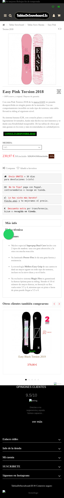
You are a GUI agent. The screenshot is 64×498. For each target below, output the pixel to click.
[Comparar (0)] (59, 7)
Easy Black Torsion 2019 (32, 356)
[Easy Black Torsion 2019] (32, 333)
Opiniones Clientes (31, 386)
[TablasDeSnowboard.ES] (32, 15)
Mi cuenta (8, 457)
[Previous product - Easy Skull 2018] (58, 29)
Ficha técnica (14, 229)
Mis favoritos (53, 7)
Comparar (10, 168)
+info (30, 179)
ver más (37, 421)
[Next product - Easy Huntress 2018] (60, 29)
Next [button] (59, 304)
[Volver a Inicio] (4, 25)
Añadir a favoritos (28, 168)
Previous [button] (54, 304)
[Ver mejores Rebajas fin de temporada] (32, 1)
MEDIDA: (8, 142)
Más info (11, 223)
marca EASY (39, 102)
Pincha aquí (10, 201)
